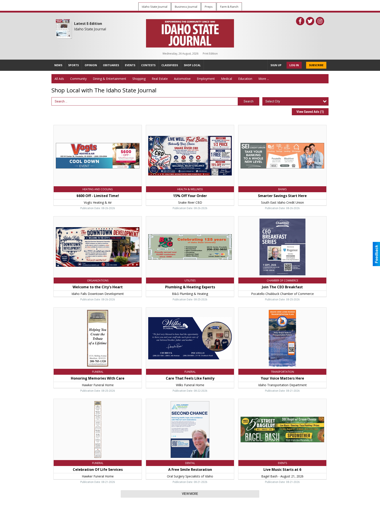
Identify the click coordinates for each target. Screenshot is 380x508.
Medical (226, 79)
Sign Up (275, 65)
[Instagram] (320, 21)
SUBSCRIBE (316, 65)
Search (249, 101)
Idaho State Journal (90, 29)
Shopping (139, 79)
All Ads (59, 79)
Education (245, 79)
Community (78, 79)
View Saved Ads (310, 111)
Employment (206, 79)
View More (190, 493)
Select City (272, 101)
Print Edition (210, 53)
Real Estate (160, 79)
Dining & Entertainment (109, 79)
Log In (294, 65)
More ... (263, 79)
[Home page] (190, 32)
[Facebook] (300, 21)
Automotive (182, 79)
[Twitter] (310, 21)
